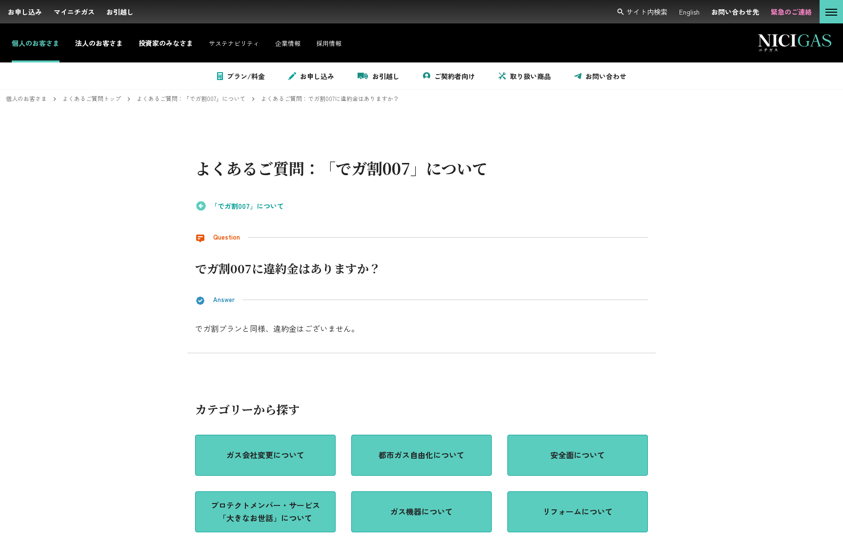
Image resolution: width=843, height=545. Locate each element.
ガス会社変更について (265, 455)
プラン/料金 (246, 76)
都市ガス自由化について (421, 455)
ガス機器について (421, 511)
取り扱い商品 (530, 76)
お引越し (386, 76)
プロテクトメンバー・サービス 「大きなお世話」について (266, 511)
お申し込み (317, 76)
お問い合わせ (605, 76)
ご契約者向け (454, 76)
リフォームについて (577, 511)
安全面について (577, 455)
